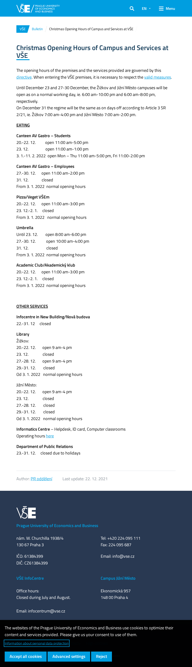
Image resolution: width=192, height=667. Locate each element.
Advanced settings (68, 656)
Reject (101, 656)
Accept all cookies (26, 656)
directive (24, 77)
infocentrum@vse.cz (46, 611)
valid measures (157, 77)
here (50, 436)
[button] (132, 8)
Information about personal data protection (37, 643)
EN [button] (144, 8)
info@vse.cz (123, 556)
